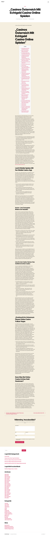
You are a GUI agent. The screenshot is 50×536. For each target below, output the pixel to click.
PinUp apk (6, 517)
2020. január (7, 495)
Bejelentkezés (7, 525)
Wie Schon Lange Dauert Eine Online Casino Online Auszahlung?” (25, 92)
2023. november (7, 483)
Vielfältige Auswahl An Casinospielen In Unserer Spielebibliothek (25, 69)
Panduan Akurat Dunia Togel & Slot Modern (12, 458)
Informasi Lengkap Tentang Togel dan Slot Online (13, 459)
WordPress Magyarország (9, 468)
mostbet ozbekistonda (8, 513)
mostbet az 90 (7, 511)
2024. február (7, 481)
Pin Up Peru (6, 516)
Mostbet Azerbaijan (8, 512)
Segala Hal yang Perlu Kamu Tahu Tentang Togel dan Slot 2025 (15, 463)
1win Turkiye (7, 504)
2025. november (7, 477)
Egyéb (25, 6)
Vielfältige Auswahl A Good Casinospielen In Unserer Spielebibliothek (25, 89)
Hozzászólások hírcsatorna (9, 527)
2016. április (7, 497)
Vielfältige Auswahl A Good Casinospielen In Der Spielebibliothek (25, 108)
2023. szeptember (8, 484)
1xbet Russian (7, 506)
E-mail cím (26, 432)
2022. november (7, 490)
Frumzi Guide (7, 456)
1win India (6, 503)
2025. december (7, 476)
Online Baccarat (23, 65)
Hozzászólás (17, 425)
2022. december (7, 489)
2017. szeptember (8, 496)
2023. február (7, 487)
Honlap (16, 435)
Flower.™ (3, 1)
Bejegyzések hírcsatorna (9, 526)
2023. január (7, 488)
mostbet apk (7, 510)
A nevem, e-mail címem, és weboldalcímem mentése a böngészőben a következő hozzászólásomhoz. (25, 439)
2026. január (7, 475)
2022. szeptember (8, 493)
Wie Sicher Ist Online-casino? (25, 64)
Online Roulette (23, 72)
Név (16, 432)
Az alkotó (15, 468)
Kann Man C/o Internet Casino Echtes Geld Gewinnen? (24, 98)
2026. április (7, 474)
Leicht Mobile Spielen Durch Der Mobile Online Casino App (25, 78)
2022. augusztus (7, 494)
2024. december (7, 480)
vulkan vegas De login (8, 519)
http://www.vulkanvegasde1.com (20, 164)
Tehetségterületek (8, 518)
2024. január (7, 482)
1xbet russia (7, 505)
